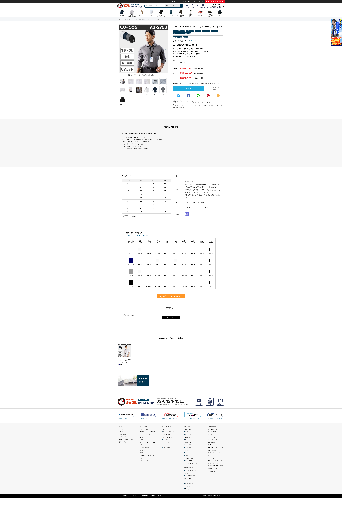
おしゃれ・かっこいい (169, 437)
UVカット (187, 489)
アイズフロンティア (213, 439)
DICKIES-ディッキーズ (214, 452)
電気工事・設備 (189, 458)
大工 (186, 439)
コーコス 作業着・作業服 (179, 30)
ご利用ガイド (221, 7)
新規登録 (192, 7)
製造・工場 (188, 434)
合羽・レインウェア (145, 460)
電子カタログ (172, 1)
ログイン (187, 7)
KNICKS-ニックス (212, 468)
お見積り (121, 431)
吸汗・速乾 (188, 478)
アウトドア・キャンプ (191, 463)
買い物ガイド (122, 429)
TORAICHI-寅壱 (212, 432)
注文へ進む (189, 88)
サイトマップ (122, 436)
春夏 (164, 429)
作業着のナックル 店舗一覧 (126, 439)
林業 (186, 450)
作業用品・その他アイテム (147, 455)
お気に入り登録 (193, 41)
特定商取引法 (145, 495)
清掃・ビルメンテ (190, 455)
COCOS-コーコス (212, 434)
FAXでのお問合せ (192, 1)
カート (197, 7)
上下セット (166, 439)
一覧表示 (128, 235)
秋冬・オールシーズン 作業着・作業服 (182, 33)
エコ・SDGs (188, 481)
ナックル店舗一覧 (181, 1)
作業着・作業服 (190, 30)
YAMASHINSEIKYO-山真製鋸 (215, 466)
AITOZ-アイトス (212, 445)
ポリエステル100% (190, 475)
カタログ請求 (122, 434)
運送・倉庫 (188, 447)
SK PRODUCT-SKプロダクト (215, 463)
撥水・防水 (188, 486)
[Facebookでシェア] (188, 96)
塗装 (186, 432)
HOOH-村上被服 (212, 450)
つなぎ (141, 445)
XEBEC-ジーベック (213, 455)
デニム (165, 445)
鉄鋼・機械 (188, 442)
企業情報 (200, 1)
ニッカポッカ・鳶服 (145, 447)
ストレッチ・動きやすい (191, 470)
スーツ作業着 (166, 447)
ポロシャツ (198, 30)
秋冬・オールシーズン (169, 432)
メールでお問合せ (212, 7)
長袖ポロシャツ (205, 30)
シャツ (141, 439)
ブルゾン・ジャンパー (145, 434)
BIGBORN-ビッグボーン (214, 458)
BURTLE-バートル (212, 429)
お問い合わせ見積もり (215, 88)
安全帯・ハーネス (144, 450)
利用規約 (153, 495)
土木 (186, 452)
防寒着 (141, 458)
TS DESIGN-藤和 (212, 437)
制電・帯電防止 (189, 483)
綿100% (187, 473)
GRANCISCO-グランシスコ (215, 460)
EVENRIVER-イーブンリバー (215, 447)
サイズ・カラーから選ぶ (141, 235)
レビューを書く (171, 317)
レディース (166, 442)
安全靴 (141, 452)
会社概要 (125, 495)
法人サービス (122, 442)
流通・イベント (189, 437)
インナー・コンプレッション (147, 442)
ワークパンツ (143, 437)
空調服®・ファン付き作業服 (147, 432)
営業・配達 (188, 445)
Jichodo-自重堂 (211, 442)
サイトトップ (122, 426)
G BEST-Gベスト (212, 471)
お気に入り (202, 7)
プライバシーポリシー (134, 495)
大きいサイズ (214, 30)
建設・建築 (188, 429)
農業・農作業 (188, 460)
